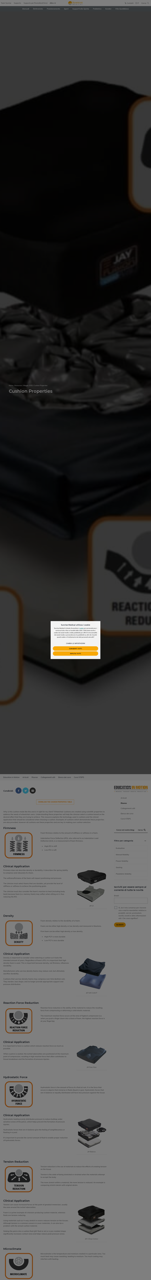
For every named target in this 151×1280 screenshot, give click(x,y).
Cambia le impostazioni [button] (75, 643)
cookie (81, 628)
